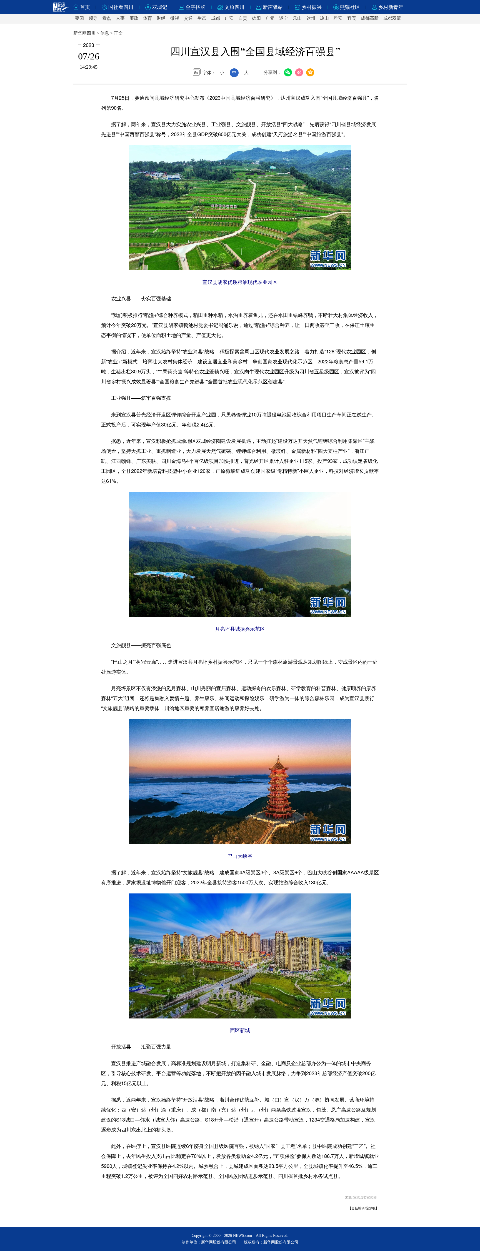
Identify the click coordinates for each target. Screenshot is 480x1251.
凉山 (324, 18)
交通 (188, 18)
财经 (161, 18)
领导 (93, 18)
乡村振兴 (312, 7)
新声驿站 (273, 7)
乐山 (297, 18)
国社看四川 (120, 7)
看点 (106, 18)
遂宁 (283, 18)
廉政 (133, 18)
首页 (85, 7)
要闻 (79, 18)
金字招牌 (196, 7)
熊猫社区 (350, 7)
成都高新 (370, 18)
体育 (147, 18)
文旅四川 (234, 7)
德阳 (256, 18)
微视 (174, 18)
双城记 (159, 7)
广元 (270, 18)
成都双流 (392, 18)
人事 (120, 18)
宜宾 (351, 18)
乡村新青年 (390, 7)
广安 (229, 18)
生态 (202, 18)
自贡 (242, 18)
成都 (215, 18)
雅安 (338, 18)
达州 (310, 18)
